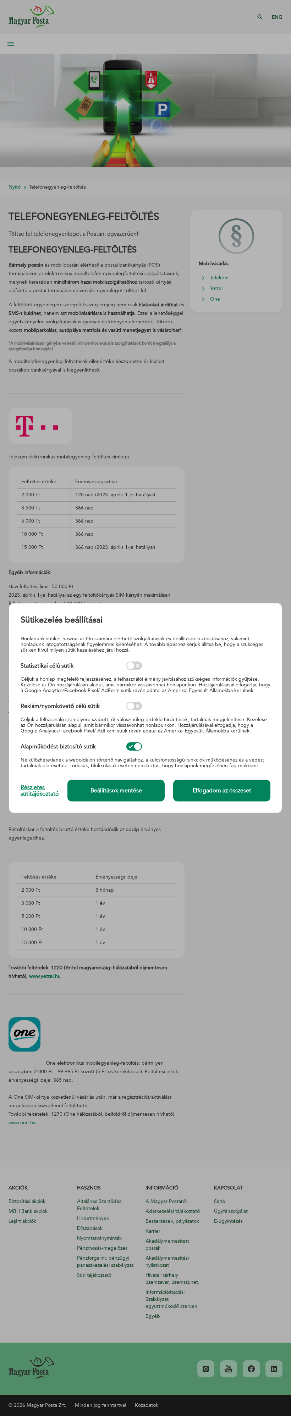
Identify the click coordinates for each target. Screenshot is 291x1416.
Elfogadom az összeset (222, 790)
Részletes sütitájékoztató (40, 790)
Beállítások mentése (116, 790)
